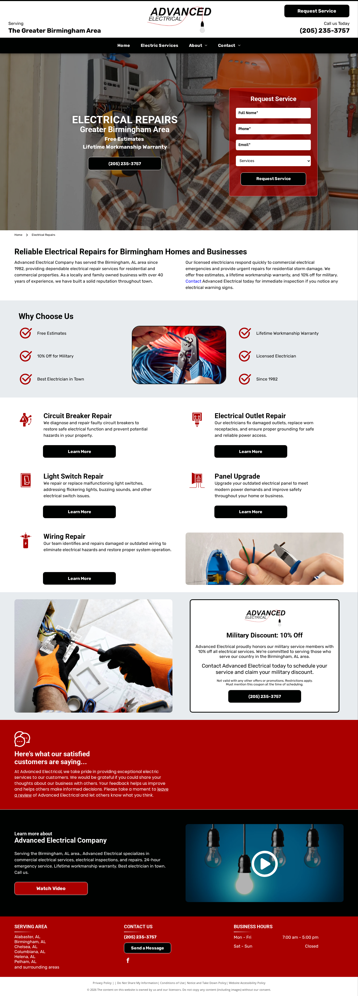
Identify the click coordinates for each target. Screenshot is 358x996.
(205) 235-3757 (325, 30)
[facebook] (128, 961)
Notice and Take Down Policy (206, 983)
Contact (193, 281)
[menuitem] (123, 45)
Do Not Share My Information (137, 983)
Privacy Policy (102, 983)
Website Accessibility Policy (247, 983)
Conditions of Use (172, 983)
